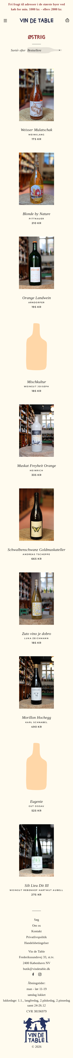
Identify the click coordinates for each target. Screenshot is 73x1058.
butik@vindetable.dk (36, 969)
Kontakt (36, 931)
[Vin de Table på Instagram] (39, 974)
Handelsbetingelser (36, 943)
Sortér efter (18, 50)
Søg (36, 919)
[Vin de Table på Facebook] (34, 974)
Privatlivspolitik (36, 937)
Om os (36, 925)
